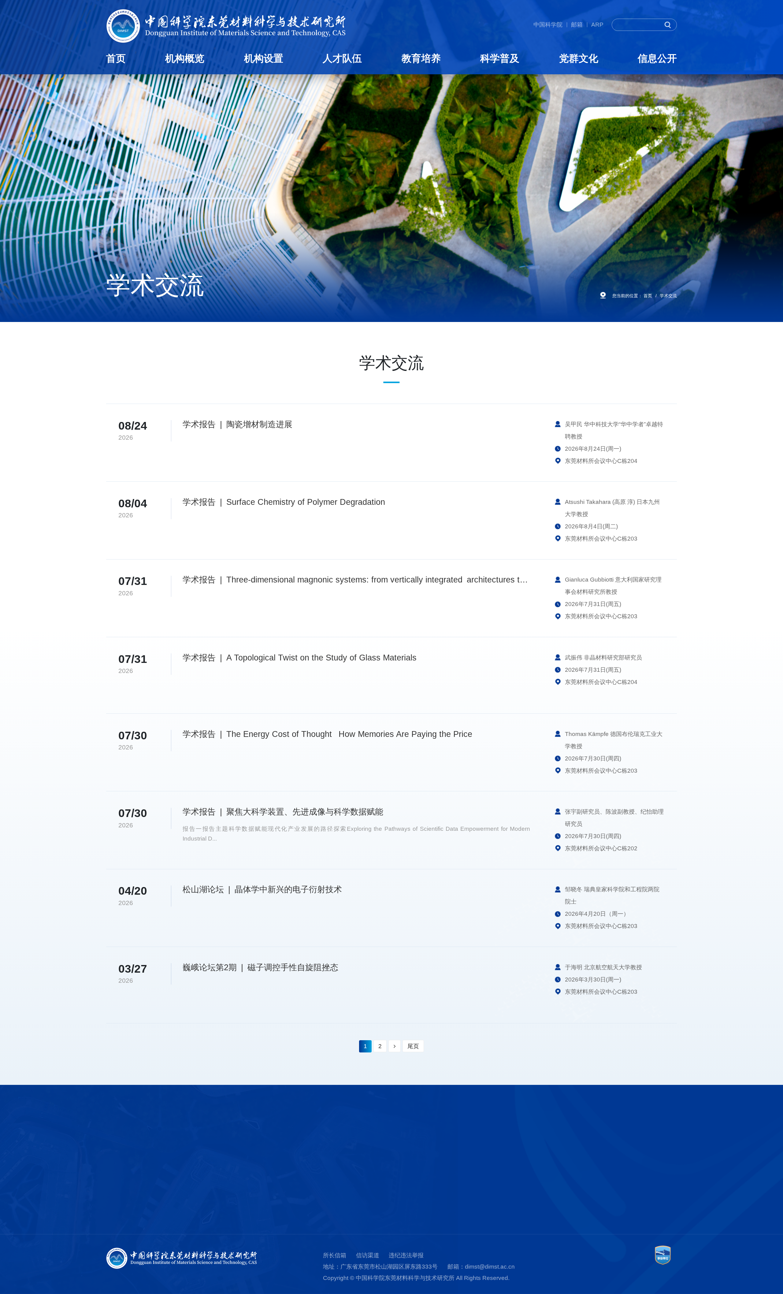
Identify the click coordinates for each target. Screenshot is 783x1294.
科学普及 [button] (499, 58)
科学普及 (478, 1137)
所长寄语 (117, 1164)
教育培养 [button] (421, 58)
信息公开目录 (659, 1175)
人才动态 (296, 1187)
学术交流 (668, 295)
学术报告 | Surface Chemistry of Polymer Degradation (284, 502)
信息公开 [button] (657, 58)
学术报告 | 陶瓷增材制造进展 (237, 424)
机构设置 (210, 1137)
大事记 (115, 1198)
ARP (597, 24)
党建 (558, 1153)
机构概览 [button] (184, 58)
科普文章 (475, 1175)
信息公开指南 (659, 1164)
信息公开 (656, 1137)
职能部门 (207, 1175)
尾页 (413, 1046)
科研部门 (207, 1153)
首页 (116, 58)
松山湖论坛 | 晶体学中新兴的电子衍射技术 (262, 889)
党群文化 (567, 1137)
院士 (290, 1153)
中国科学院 (547, 24)
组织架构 (117, 1187)
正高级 (293, 1164)
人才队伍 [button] (342, 58)
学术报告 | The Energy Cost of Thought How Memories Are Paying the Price (327, 734)
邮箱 (577, 24)
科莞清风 (564, 1164)
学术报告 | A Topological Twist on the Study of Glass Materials (300, 657)
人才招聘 (296, 1198)
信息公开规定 (659, 1153)
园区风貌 (117, 1221)
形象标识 (117, 1210)
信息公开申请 (659, 1187)
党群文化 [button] (578, 58)
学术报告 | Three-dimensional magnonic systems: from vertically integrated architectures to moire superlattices (356, 579)
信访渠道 (367, 1255)
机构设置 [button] (263, 58)
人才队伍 (299, 1137)
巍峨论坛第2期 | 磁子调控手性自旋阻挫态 (260, 967)
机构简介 (117, 1153)
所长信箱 (334, 1255)
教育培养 (388, 1137)
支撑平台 (207, 1164)
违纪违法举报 (406, 1255)
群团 (558, 1175)
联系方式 (653, 1198)
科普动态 (475, 1164)
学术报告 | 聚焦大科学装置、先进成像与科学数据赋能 (283, 811)
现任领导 (117, 1175)
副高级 (293, 1175)
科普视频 (475, 1187)
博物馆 (472, 1153)
